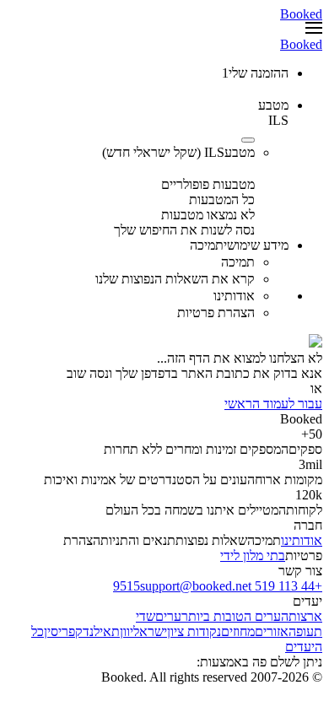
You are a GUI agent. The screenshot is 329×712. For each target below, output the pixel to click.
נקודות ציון (194, 631)
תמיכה (264, 540)
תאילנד (101, 631)
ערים (168, 616)
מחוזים (238, 631)
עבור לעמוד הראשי (273, 403)
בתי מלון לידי (252, 555)
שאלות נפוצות (211, 540)
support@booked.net (195, 586)
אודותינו (301, 540)
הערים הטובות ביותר (235, 616)
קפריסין (63, 631)
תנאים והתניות (137, 540)
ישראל (150, 631)
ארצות (305, 616)
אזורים (272, 631)
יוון (126, 631)
